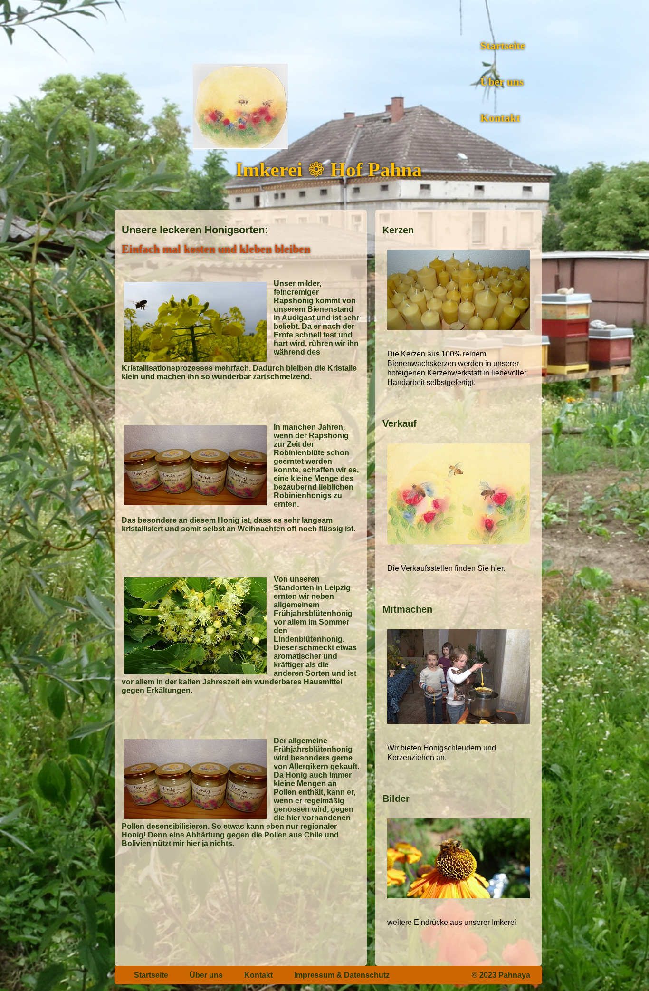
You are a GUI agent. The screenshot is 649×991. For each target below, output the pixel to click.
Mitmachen (407, 609)
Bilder (396, 798)
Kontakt (500, 118)
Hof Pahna (376, 170)
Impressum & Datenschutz (342, 975)
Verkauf (399, 423)
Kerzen (398, 230)
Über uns (502, 82)
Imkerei (271, 170)
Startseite (502, 46)
